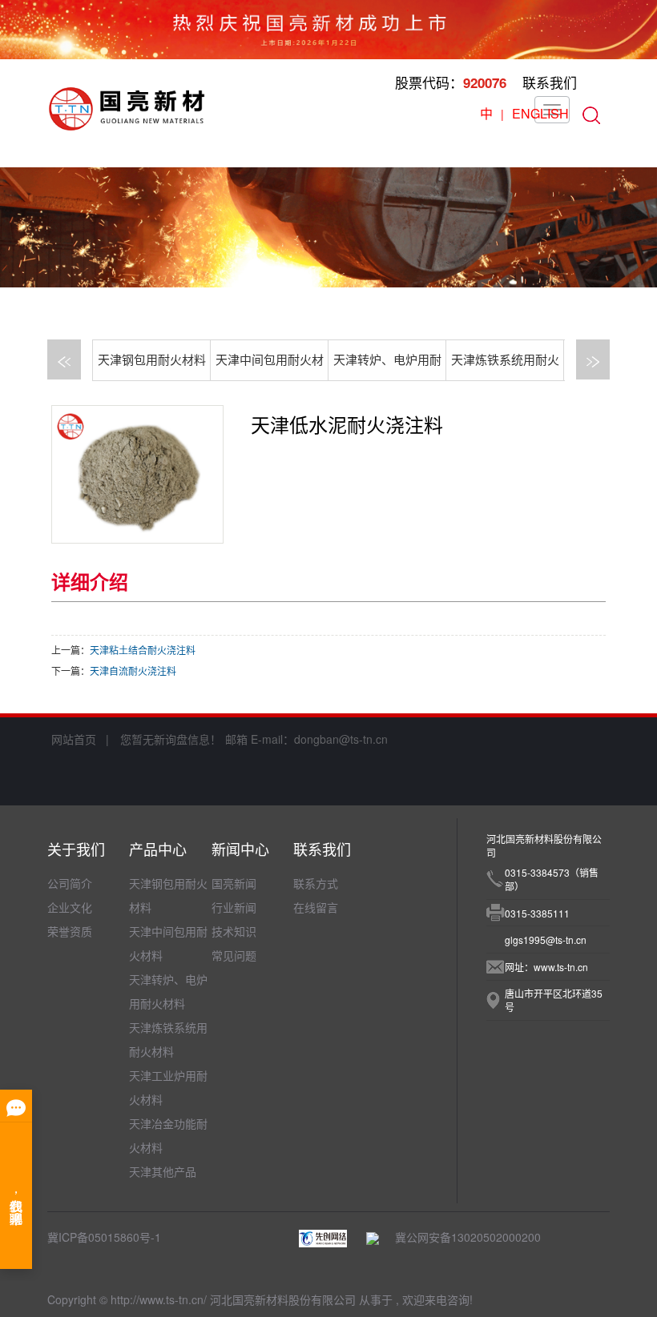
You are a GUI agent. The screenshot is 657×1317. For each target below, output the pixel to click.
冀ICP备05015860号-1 (104, 1237)
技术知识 (234, 931)
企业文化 (69, 907)
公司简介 (69, 883)
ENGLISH (540, 113)
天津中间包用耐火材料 (168, 943)
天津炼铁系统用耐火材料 (168, 1039)
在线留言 (315, 907)
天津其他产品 (162, 1171)
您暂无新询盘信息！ (170, 739)
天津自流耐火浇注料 (133, 670)
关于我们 (76, 848)
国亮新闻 (234, 883)
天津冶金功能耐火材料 (168, 1135)
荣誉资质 (69, 931)
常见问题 (234, 955)
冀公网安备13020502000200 (460, 1237)
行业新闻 (234, 907)
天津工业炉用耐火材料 (168, 1087)
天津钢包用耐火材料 (152, 360)
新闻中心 (240, 848)
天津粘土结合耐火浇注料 (142, 649)
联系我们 (549, 82)
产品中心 (158, 848)
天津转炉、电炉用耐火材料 (168, 991)
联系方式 (315, 883)
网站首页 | (80, 739)
